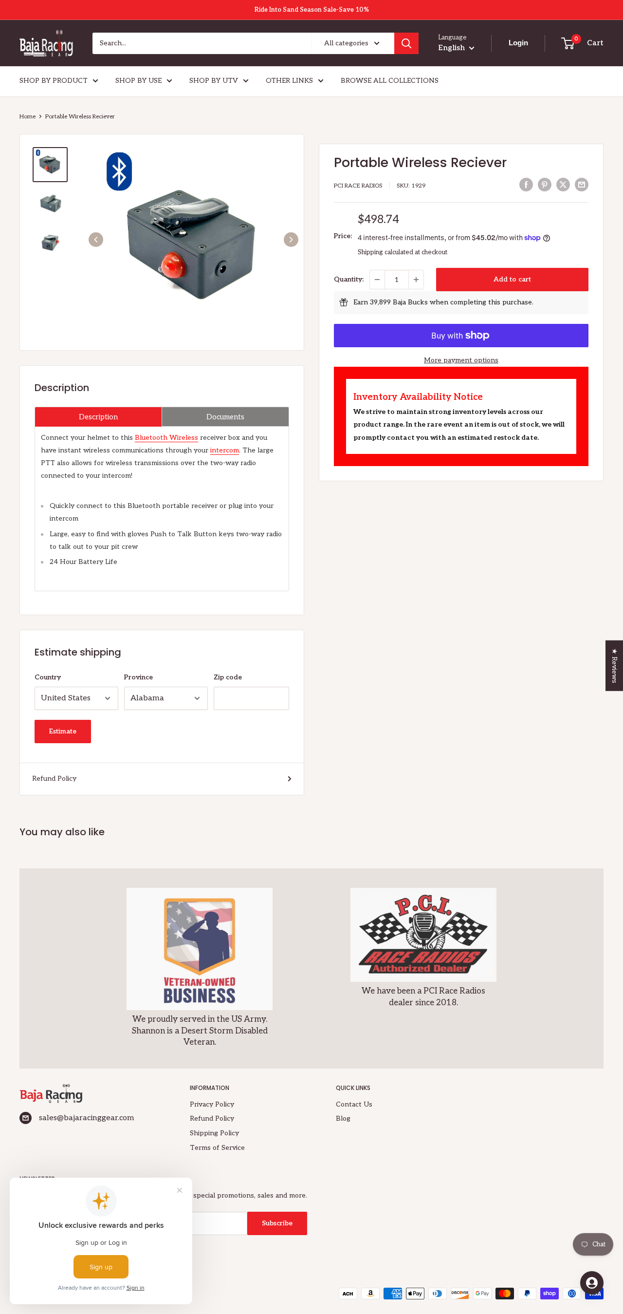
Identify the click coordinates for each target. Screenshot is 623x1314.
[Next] (291, 239)
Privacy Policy (212, 1104)
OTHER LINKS (289, 80)
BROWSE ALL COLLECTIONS (390, 80)
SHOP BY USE (138, 80)
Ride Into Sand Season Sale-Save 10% (312, 10)
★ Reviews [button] (614, 665)
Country (48, 677)
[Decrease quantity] (377, 279)
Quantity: (349, 279)
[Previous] (96, 239)
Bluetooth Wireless (166, 437)
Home (27, 116)
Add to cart (512, 279)
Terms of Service (217, 1148)
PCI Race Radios (358, 185)
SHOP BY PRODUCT (53, 80)
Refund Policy (54, 778)
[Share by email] (581, 184)
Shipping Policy (214, 1133)
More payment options (461, 360)
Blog (343, 1118)
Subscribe (277, 1223)
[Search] (406, 43)
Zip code (228, 677)
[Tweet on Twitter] (563, 184)
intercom (224, 450)
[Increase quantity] (416, 279)
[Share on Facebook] (526, 184)
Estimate (62, 731)
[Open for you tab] (592, 1283)
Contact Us (354, 1104)
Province (138, 677)
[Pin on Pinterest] (544, 184)
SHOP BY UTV (213, 80)
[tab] (98, 417)
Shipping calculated (385, 252)
